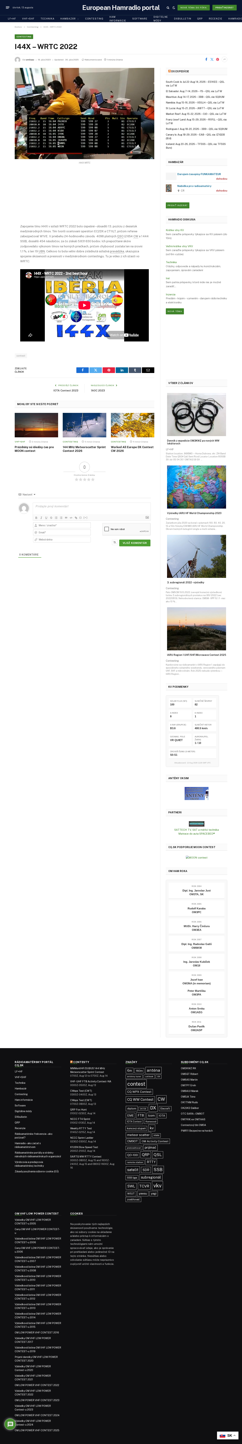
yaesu (143, 1193)
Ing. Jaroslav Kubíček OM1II (196, 963)
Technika (48, 18)
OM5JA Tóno (188, 1096)
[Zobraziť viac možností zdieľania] (224, 59)
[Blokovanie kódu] (71, 518)
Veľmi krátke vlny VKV (179, 246)
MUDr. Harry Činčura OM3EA (197, 928)
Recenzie (216, 18)
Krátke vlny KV (175, 230)
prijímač (150, 1147)
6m (129, 1070)
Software (140, 18)
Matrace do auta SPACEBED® (196, 833)
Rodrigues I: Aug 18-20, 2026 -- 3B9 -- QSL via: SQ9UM (196, 129)
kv (152, 1128)
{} (80, 517)
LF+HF (12, 18)
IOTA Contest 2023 (66, 390)
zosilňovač (133, 1199)
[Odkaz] (76, 518)
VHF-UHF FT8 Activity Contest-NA (90, 1081)
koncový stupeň (136, 1128)
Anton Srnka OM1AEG (196, 1010)
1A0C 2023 (98, 390)
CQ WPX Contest (139, 1091)
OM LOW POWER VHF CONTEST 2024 (37, 1415)
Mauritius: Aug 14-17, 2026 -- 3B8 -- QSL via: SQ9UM (195, 97)
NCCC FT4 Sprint (80, 1119)
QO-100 (132, 1155)
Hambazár (68, 18)
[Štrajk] (51, 518)
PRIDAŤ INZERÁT (178, 205)
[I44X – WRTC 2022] (84, 113)
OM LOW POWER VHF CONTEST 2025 (37, 1430)
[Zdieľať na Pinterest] (217, 59)
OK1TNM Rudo (189, 1102)
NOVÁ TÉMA (175, 311)
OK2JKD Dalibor (190, 1108)
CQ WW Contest (140, 1099)
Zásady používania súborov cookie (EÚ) (37, 1171)
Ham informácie (117, 19)
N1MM (156, 1135)
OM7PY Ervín (188, 1085)
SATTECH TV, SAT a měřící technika (196, 829)
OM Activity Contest (155, 1141)
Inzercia (170, 294)
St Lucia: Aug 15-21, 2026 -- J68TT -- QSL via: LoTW (195, 108)
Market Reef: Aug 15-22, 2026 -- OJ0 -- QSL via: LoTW (196, 114)
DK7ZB (143, 1109)
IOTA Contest (134, 1121)
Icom (151, 1115)
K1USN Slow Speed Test (84, 1147)
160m (139, 1070)
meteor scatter (138, 1135)
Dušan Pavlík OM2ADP (196, 1028)
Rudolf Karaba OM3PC (197, 910)
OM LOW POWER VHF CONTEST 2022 (37, 1385)
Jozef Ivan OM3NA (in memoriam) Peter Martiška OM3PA (196, 987)
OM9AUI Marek (189, 1091)
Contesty (81, 1062)
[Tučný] (36, 518)
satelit (132, 1169)
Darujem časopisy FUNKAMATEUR (199, 174)
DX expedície (180, 71)
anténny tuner (134, 1076)
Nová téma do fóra (194, 7)
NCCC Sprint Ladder (81, 1137)
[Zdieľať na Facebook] (206, 59)
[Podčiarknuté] (46, 518)
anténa (153, 1070)
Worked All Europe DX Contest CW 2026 (132, 449)
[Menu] (7, 8)
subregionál (151, 1177)
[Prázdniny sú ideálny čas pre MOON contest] (36, 425)
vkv (157, 1185)
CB (158, 1076)
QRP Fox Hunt (78, 1109)
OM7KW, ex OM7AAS (193, 1119)
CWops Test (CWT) (81, 1090)
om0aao (30, 59)
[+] (86, 517)
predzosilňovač (134, 1148)
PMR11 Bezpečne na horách (197, 1130)
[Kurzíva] (41, 518)
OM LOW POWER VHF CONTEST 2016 (37, 1332)
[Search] (168, 8)
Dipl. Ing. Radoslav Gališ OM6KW (196, 946)
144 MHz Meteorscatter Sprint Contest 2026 (84, 449)
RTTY (151, 1162)
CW (161, 1099)
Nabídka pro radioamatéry (194, 185)
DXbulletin (182, 18)
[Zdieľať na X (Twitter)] (212, 59)
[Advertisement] (84, 197)
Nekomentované (93, 59)
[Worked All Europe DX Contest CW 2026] (132, 425)
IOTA (162, 1115)
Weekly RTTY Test (81, 1128)
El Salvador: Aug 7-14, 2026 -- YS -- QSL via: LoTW (194, 91)
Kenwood (150, 1121)
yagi (153, 1193)
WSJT (131, 1193)
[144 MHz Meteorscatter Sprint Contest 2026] (84, 425)
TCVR (144, 1186)
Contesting (94, 18)
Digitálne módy (161, 19)
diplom (131, 1108)
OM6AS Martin (189, 1079)
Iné (168, 278)
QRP (200, 18)
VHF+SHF (28, 18)
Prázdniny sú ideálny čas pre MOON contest (34, 449)
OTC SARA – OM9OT (192, 1113)
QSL (158, 1154)
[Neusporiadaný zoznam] (61, 518)
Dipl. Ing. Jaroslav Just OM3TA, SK (196, 892)
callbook (149, 1076)
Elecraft (165, 1108)
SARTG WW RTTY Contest (86, 1156)
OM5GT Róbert (189, 1074)
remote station (135, 1162)
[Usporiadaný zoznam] (56, 518)
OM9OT (132, 1141)
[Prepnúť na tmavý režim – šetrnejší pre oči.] (174, 7)
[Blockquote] (66, 518)
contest (20, 355)
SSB (158, 1169)
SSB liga (132, 1177)
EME (130, 1115)
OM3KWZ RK (188, 1068)
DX (153, 1108)
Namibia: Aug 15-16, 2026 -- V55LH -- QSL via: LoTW (195, 102)
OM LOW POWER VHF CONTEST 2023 (37, 1400)
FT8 (141, 1115)
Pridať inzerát (224, 7)
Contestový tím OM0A (193, 1125)
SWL (131, 1186)
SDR (145, 1170)
